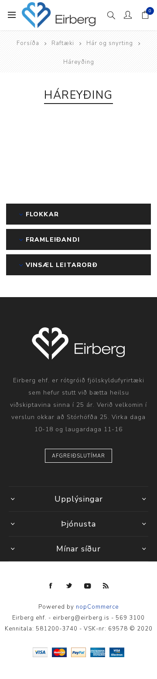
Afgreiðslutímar (78, 456)
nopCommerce (97, 607)
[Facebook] (51, 586)
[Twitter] (69, 586)
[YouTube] (88, 586)
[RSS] (106, 586)
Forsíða (28, 43)
